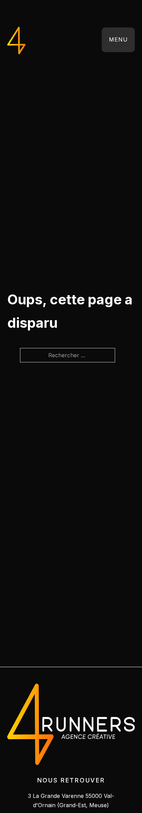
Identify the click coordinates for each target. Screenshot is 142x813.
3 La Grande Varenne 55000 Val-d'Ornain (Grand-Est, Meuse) (71, 800)
